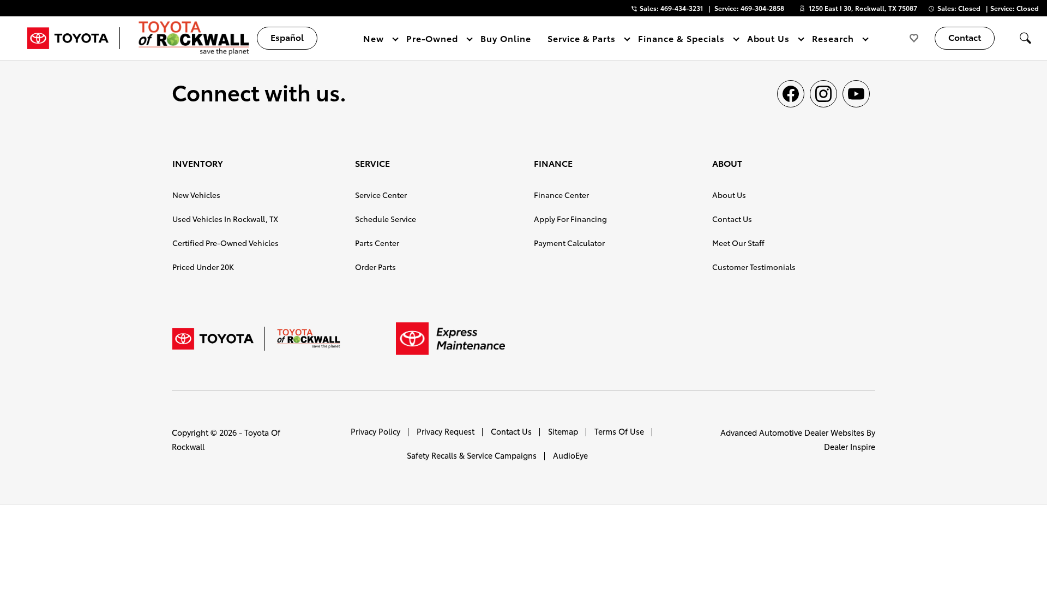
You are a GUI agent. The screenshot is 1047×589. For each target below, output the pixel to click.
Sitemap (563, 431)
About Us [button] (768, 40)
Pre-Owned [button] (432, 40)
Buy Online (505, 38)
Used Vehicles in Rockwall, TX (225, 218)
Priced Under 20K (203, 266)
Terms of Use (619, 431)
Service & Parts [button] (581, 40)
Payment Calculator (569, 242)
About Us (729, 194)
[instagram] (823, 93)
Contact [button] (964, 37)
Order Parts (375, 266)
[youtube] (856, 93)
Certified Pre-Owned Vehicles (225, 242)
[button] (1025, 38)
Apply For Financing (570, 218)
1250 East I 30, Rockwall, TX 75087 (863, 8)
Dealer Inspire (849, 446)
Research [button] (832, 40)
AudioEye (570, 455)
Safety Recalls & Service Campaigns (472, 455)
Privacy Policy (375, 431)
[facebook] (790, 93)
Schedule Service (385, 218)
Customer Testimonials (754, 266)
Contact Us (732, 218)
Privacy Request (445, 431)
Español (287, 37)
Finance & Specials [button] (680, 40)
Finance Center (561, 194)
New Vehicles (196, 194)
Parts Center (377, 242)
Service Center (381, 194)
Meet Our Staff (738, 242)
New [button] (375, 40)
